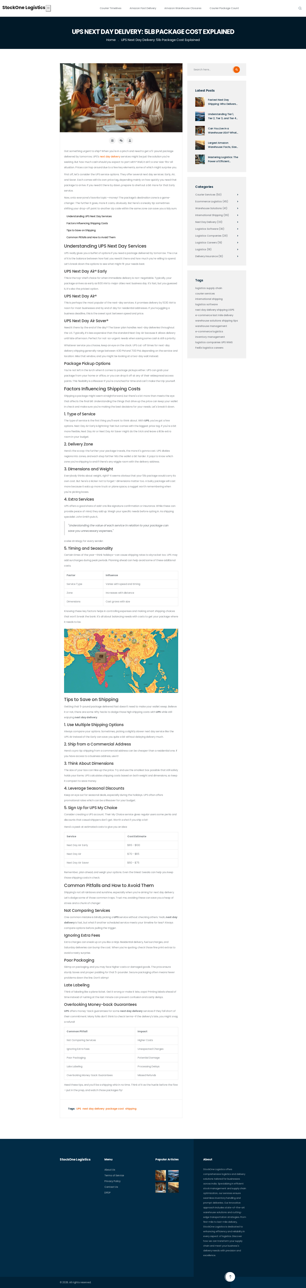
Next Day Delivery (208, 222)
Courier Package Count (224, 8)
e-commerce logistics (209, 331)
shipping (130, 1109)
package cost (115, 1109)
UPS (78, 1109)
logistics (200, 288)
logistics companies (208, 342)
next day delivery (110, 156)
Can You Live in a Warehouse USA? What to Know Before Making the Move (222, 131)
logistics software (206, 304)
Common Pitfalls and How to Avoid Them (91, 237)
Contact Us (111, 1187)
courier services (205, 293)
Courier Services (208, 194)
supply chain (214, 288)
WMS (229, 342)
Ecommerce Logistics (211, 201)
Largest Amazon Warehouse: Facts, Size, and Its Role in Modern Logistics (222, 145)
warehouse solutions (208, 320)
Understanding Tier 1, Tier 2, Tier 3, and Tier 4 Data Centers (222, 116)
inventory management (210, 337)
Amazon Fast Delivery (143, 8)
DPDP (107, 1192)
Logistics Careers (208, 242)
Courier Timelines (110, 8)
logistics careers (213, 348)
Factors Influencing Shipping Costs (87, 223)
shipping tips (230, 320)
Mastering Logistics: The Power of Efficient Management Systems (223, 159)
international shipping (209, 299)
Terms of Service (114, 1175)
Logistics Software (209, 229)
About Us (109, 1169)
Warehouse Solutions (211, 208)
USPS (231, 310)
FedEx (198, 348)
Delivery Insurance (209, 256)
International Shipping (212, 215)
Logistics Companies (211, 236)
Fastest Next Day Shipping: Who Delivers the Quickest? (222, 102)
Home (111, 40)
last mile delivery (223, 315)
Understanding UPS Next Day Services (89, 216)
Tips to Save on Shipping (80, 230)
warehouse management (211, 326)
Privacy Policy (112, 1181)
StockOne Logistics (23, 7)
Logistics (203, 249)
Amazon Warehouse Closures (182, 8)
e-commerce (203, 315)
